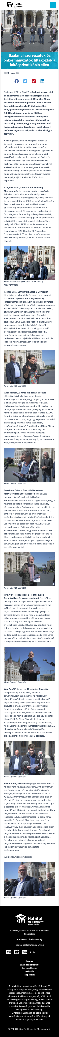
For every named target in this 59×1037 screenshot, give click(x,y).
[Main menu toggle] (53, 5)
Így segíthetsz (29, 968)
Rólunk (29, 961)
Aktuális (29, 971)
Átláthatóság (35, 939)
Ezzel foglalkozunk (29, 964)
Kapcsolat (22, 939)
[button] (16, 81)
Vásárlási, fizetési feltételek (23, 930)
